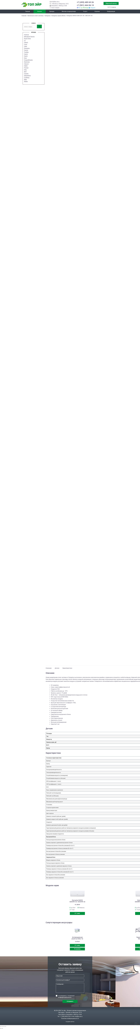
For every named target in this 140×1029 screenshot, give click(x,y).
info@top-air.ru (55, 1)
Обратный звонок (111, 3)
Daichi (26, 56)
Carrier (26, 54)
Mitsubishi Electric (29, 36)
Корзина (97, 11)
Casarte (26, 73)
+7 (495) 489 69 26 (85, 2)
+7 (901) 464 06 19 (85, 5)
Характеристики (67, 668)
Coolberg (26, 77)
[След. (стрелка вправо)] (2, 1028)
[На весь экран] (2, 1026)
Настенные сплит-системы (35, 15)
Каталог (39, 11)
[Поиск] (39, 26)
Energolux (47, 15)
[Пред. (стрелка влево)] (0, 1028)
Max (80, 7)
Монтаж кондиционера (69, 11)
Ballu (25, 79)
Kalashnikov (27, 75)
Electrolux (27, 62)
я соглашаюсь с (66, 996)
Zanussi (26, 64)
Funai (25, 44)
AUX (25, 71)
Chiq (25, 70)
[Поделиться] (4, 1026)
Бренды (51, 11)
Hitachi (26, 42)
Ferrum (26, 50)
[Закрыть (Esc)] (5, 1026)
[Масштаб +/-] (0, 1026)
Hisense (26, 34)
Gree (25, 58)
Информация (111, 11)
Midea (26, 81)
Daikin (26, 66)
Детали (57, 668)
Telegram (92, 7)
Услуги (85, 11)
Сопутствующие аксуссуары (59, 922)
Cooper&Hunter (28, 60)
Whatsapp (85, 7)
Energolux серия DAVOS (58, 15)
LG (25, 40)
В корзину (77, 949)
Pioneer (26, 68)
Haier (25, 46)
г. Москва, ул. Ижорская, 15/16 (59, 3)
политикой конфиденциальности (66, 996)
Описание (49, 668)
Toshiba (26, 52)
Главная (27, 11)
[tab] (49, 667)
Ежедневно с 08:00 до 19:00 (59, 5)
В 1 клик (77, 913)
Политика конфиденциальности (70, 1018)
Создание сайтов (70, 1021)
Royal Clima (27, 38)
